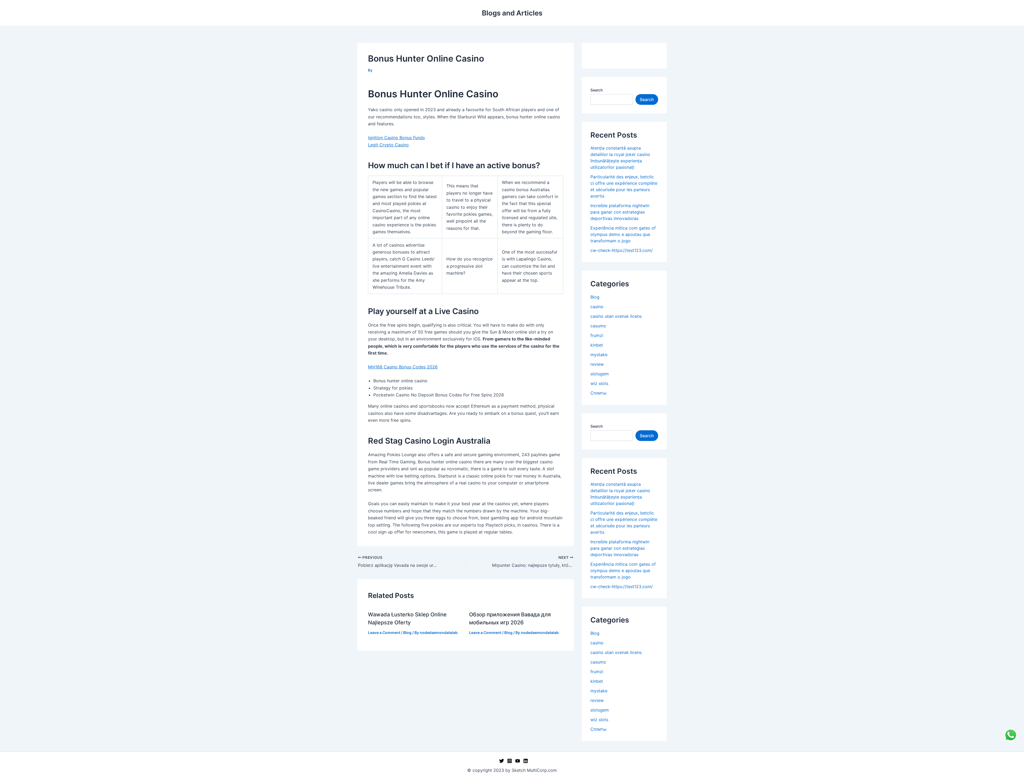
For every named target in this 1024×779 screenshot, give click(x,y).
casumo (598, 325)
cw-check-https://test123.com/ (621, 250)
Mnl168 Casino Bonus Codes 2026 (403, 367)
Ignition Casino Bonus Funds (396, 137)
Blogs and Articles (512, 13)
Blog (407, 632)
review (597, 364)
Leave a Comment (384, 632)
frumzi (596, 335)
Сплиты (598, 393)
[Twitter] (501, 760)
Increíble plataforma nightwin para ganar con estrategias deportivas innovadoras (619, 212)
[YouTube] (517, 760)
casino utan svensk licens (616, 316)
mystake (598, 354)
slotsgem (599, 373)
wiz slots (599, 383)
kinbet (596, 345)
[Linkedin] (525, 760)
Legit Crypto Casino (388, 144)
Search (596, 90)
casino (596, 306)
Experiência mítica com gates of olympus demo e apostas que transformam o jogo (623, 234)
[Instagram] (509, 760)
